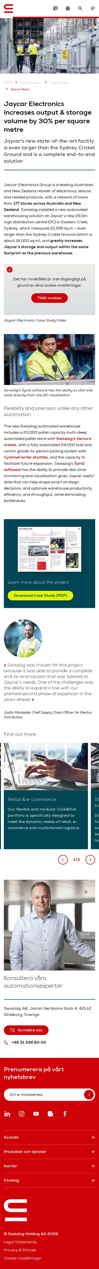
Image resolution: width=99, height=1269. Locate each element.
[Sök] (80, 8)
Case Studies (59, 83)
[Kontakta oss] (55, 8)
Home (8, 82)
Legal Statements (20, 1241)
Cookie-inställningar (23, 1258)
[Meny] (92, 8)
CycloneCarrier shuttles (26, 457)
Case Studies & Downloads (31, 83)
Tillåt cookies (49, 297)
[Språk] (67, 8)
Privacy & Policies (20, 1250)
